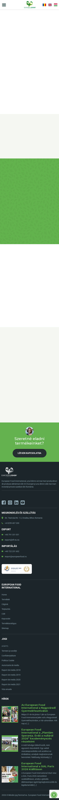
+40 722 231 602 (12, 551)
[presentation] (3, 361)
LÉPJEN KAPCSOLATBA (29, 85)
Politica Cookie (8, 660)
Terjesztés (6, 609)
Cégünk (5, 604)
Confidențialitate (9, 656)
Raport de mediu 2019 (11, 675)
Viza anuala (7, 689)
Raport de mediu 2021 (11, 684)
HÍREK (5, 698)
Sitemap (5, 628)
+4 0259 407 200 (12, 523)
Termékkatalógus (9, 623)
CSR (3, 614)
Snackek (11, 58)
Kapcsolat (6, 619)
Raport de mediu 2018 (11, 670)
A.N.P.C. (5, 646)
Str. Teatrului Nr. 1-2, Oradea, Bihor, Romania (23, 518)
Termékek (6, 599)
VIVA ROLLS (19, 58)
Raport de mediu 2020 (11, 680)
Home (4, 58)
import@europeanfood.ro (16, 556)
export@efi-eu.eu (12, 540)
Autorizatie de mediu (10, 665)
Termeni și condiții (9, 651)
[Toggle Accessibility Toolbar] (54, 795)
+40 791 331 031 (12, 535)
